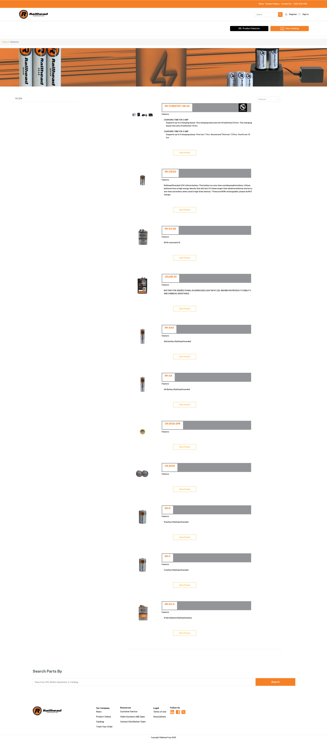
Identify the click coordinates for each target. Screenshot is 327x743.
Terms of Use (159, 711)
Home (5, 42)
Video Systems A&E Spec (132, 716)
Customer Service (128, 711)
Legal (156, 708)
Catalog (100, 721)
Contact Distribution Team (133, 721)
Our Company (102, 708)
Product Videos (272, 4)
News (261, 4)
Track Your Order (104, 726)
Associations (159, 716)
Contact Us (286, 4)
